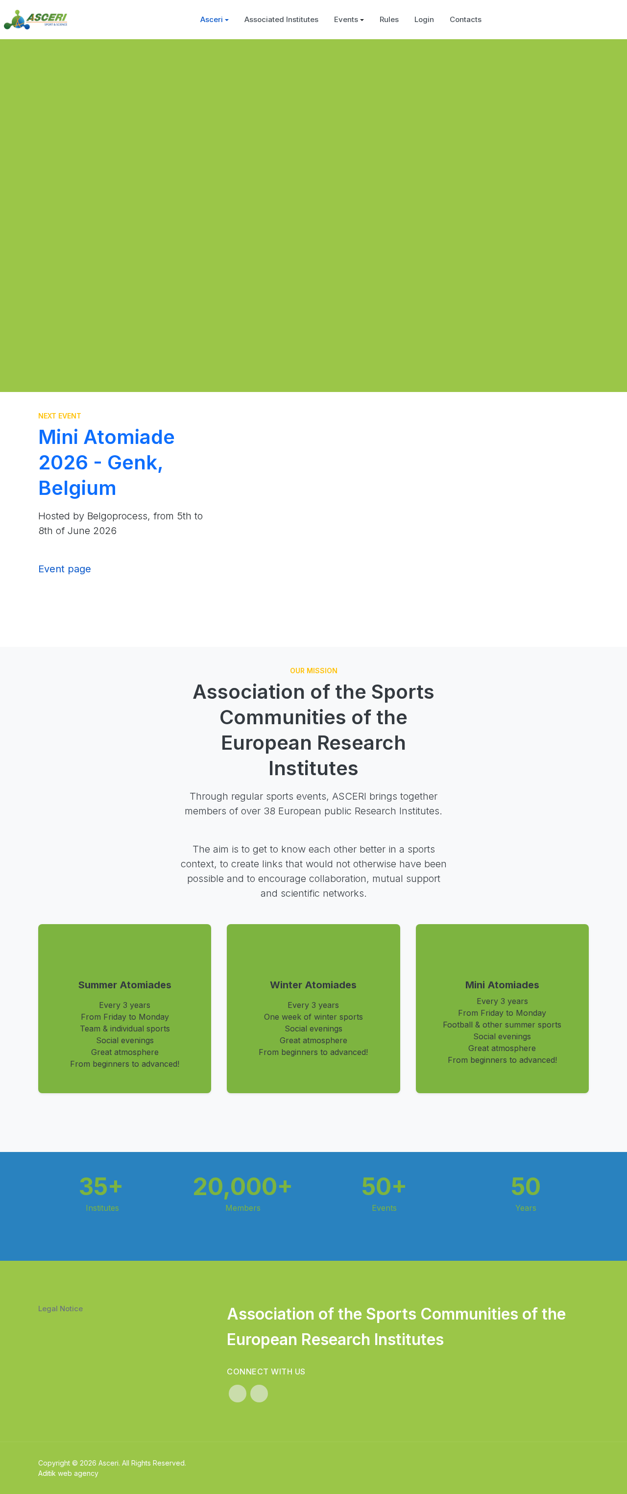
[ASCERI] (35, 19)
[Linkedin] (237, 1393)
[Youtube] (259, 1393)
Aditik (47, 1473)
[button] (215, 19)
